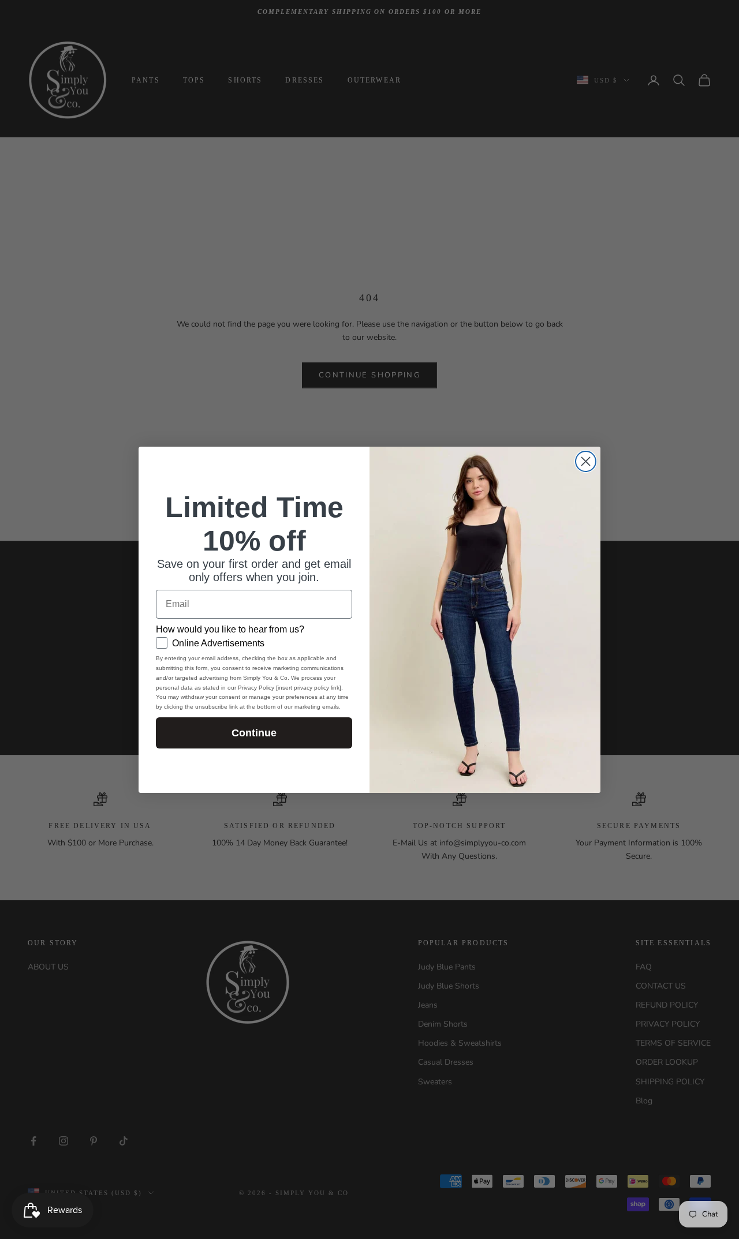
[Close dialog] (586, 461)
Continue (254, 733)
